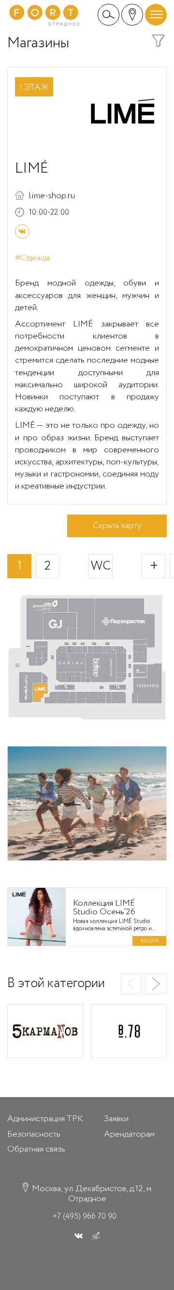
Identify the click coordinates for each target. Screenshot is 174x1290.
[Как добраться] (132, 15)
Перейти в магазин (45, 1031)
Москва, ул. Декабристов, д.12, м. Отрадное (91, 1193)
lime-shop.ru (52, 196)
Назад (131, 983)
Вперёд (156, 983)
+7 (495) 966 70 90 (84, 1216)
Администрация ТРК (45, 1119)
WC (101, 566)
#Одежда (32, 258)
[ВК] (22, 231)
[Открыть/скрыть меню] (156, 15)
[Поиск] (108, 15)
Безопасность (33, 1134)
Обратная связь (36, 1149)
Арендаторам (129, 1134)
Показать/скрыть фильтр (158, 40)
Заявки (116, 1119)
